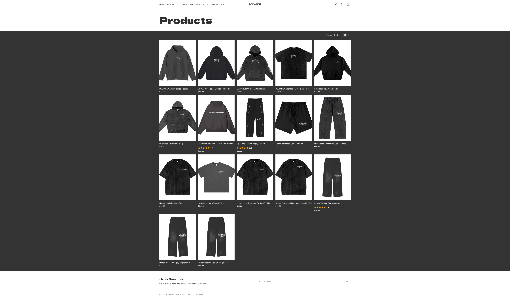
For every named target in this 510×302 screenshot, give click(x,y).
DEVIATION (169, 294)
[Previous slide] (163, 63)
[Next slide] (192, 63)
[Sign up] (346, 281)
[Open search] (336, 4)
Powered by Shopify (182, 294)
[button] (337, 35)
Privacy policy (197, 294)
